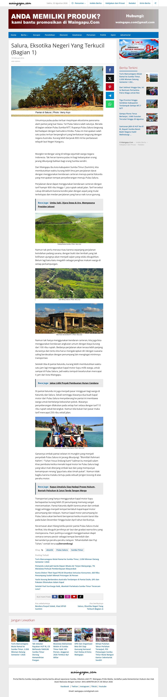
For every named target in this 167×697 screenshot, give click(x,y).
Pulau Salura (62, 550)
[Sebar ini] (110, 69)
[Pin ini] (110, 87)
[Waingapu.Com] (20, 3)
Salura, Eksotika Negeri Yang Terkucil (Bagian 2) (90, 606)
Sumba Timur (77, 550)
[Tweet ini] (110, 78)
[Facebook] (55, 596)
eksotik (49, 550)
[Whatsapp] (110, 104)
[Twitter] (61, 596)
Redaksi (141, 144)
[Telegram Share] (110, 95)
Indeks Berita (141, 142)
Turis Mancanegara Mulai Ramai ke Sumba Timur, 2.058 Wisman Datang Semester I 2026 (20, 649)
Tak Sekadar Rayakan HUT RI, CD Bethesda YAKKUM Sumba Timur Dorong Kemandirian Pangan (41, 651)
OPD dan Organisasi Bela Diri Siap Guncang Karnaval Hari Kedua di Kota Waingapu (83, 649)
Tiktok (94, 686)
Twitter (75, 686)
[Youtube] (74, 596)
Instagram (84, 686)
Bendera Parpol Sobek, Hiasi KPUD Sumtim (50, 606)
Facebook (65, 686)
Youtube (102, 686)
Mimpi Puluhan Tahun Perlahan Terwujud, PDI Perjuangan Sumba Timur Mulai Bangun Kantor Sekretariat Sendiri (105, 651)
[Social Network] (155, 3)
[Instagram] (67, 596)
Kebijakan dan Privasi (127, 144)
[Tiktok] (80, 596)
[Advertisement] (22, 158)
